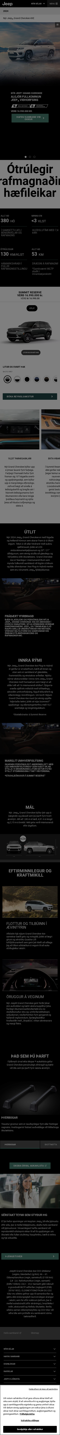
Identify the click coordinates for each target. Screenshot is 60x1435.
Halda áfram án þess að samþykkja (43, 1389)
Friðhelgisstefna (27, 1414)
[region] (30, 1410)
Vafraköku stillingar (30, 1420)
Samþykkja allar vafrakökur (30, 1429)
